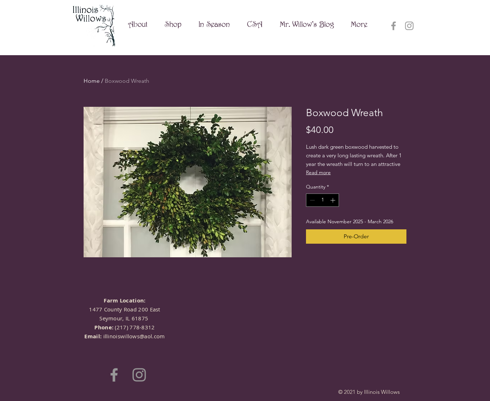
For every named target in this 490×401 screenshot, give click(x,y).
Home (92, 80)
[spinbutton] (322, 200)
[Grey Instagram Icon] (409, 26)
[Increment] (333, 200)
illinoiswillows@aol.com (134, 336)
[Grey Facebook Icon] (393, 26)
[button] (173, 24)
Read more (318, 172)
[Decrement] (311, 200)
